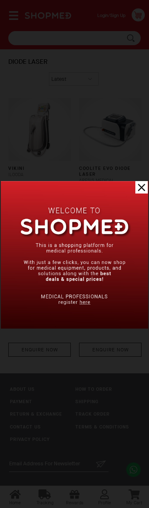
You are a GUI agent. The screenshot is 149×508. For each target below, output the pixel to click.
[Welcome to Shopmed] (74, 326)
